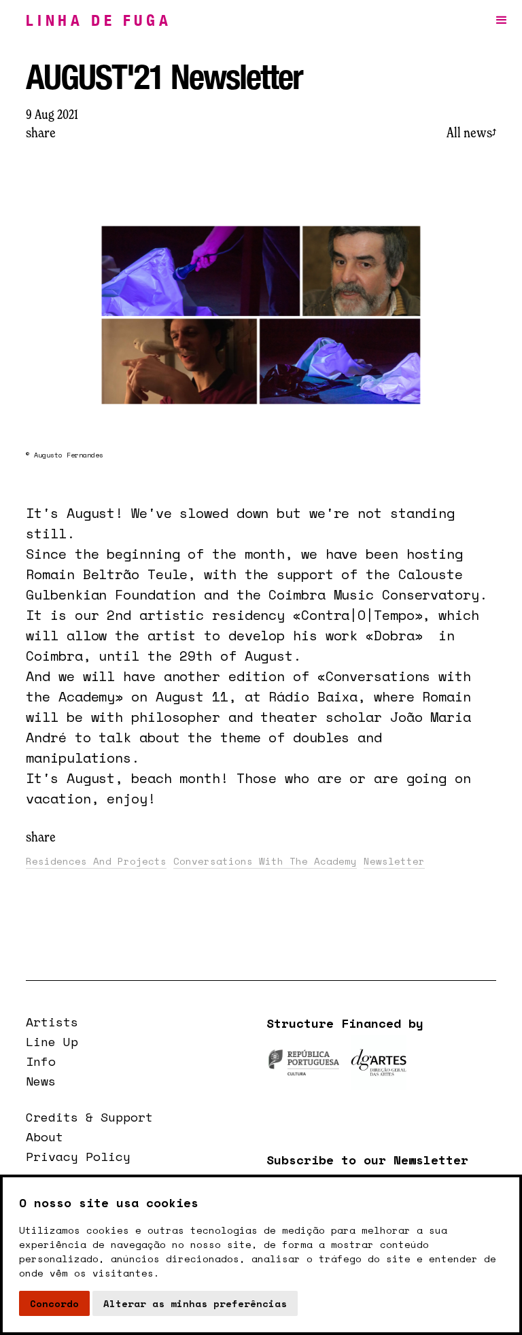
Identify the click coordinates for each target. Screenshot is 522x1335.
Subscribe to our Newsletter (367, 1159)
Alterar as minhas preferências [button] (195, 1303)
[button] (501, 20)
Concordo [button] (54, 1303)
